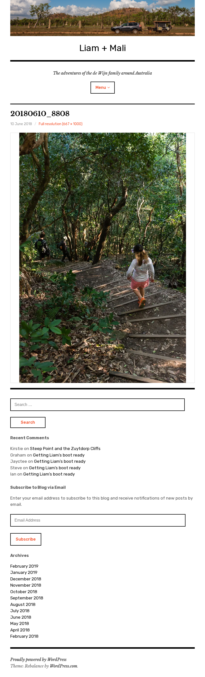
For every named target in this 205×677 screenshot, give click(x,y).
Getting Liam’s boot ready (58, 455)
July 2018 (20, 610)
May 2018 (19, 623)
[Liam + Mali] (102, 18)
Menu (101, 87)
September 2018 (26, 597)
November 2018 (25, 585)
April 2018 (20, 629)
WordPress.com (63, 665)
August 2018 (23, 604)
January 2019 (23, 572)
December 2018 (25, 578)
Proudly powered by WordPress (38, 659)
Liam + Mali (102, 48)
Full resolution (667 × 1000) (60, 124)
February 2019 (24, 566)
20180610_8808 (40, 113)
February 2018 (24, 636)
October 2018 (23, 591)
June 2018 (20, 617)
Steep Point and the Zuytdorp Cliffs (65, 448)
